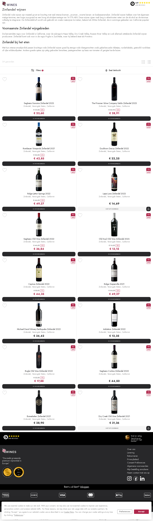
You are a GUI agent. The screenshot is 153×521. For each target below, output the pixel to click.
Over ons (131, 449)
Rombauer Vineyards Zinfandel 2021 (39, 148)
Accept (141, 512)
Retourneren (132, 456)
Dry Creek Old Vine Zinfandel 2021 (114, 416)
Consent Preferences (136, 462)
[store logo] (9, 4)
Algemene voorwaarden (137, 466)
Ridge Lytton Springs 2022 (38, 193)
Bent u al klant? (76, 487)
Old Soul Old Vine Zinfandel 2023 (114, 238)
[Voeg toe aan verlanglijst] (4, 79)
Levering (130, 452)
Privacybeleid (133, 459)
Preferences (124, 512)
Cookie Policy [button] (69, 512)
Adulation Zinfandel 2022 (114, 329)
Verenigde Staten (39, 106)
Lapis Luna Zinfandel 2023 (114, 193)
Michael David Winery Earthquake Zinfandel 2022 (39, 329)
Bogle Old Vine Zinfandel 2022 (39, 371)
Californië (50, 106)
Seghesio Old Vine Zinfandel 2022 (39, 238)
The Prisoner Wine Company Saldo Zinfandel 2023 (114, 103)
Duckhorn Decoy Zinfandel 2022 (114, 148)
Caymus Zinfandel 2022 (38, 284)
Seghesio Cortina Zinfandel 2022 (114, 371)
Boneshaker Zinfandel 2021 (39, 416)
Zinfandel (27, 106)
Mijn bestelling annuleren (137, 469)
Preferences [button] (18, 515)
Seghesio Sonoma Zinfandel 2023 (39, 103)
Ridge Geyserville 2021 (114, 284)
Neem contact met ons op (138, 473)
